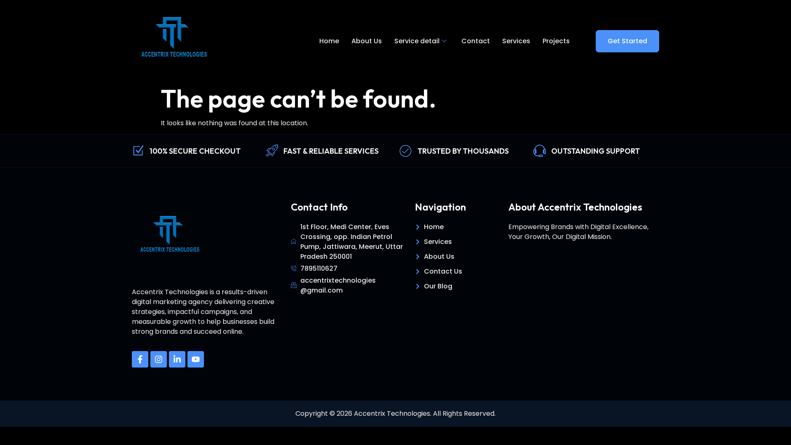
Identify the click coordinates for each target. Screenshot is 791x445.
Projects (556, 41)
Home (329, 41)
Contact (475, 41)
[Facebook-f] (140, 359)
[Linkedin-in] (177, 359)
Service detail (417, 41)
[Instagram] (158, 359)
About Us (366, 41)
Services (516, 41)
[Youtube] (195, 359)
